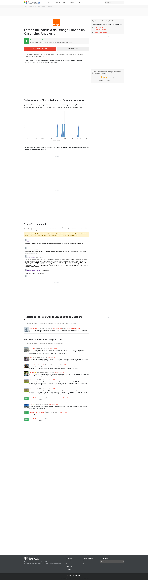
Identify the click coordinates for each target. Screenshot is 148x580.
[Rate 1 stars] (101, 77)
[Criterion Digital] (74, 575)
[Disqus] (56, 257)
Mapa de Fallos (73, 48)
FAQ (64, 2)
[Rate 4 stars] (110, 77)
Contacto (80, 2)
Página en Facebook (100, 29)
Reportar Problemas (41, 48)
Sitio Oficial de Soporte (101, 32)
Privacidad (72, 2)
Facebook (85, 564)
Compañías (57, 2)
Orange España (41, 6)
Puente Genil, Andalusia (73, 328)
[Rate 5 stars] (113, 77)
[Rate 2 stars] (104, 77)
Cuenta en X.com (99, 27)
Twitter (85, 561)
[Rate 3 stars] (107, 77)
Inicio (49, 2)
